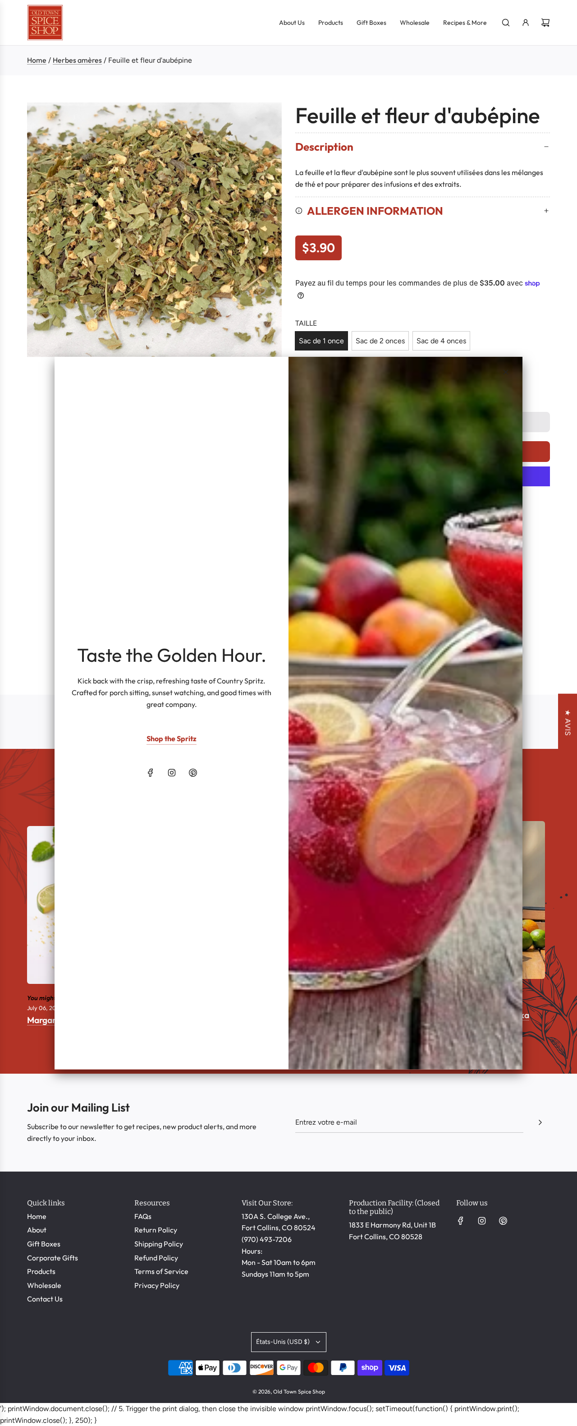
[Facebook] (150, 773)
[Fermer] (506, 372)
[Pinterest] (193, 773)
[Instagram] (172, 773)
